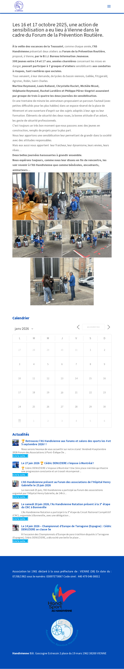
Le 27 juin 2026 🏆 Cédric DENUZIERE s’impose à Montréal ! (57, 463)
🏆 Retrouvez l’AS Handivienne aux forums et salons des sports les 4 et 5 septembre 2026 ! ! (66, 442)
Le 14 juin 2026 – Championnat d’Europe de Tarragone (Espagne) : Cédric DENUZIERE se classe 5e (66, 527)
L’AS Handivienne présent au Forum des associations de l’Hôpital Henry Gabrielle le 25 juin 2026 (66, 483)
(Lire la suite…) (20, 455)
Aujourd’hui (93, 327)
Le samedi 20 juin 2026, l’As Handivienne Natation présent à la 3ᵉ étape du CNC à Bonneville (65, 505)
